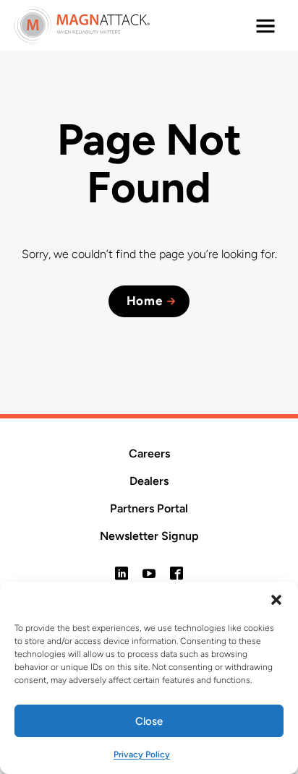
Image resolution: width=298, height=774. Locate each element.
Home (145, 300)
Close (149, 721)
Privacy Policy (142, 754)
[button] (276, 600)
